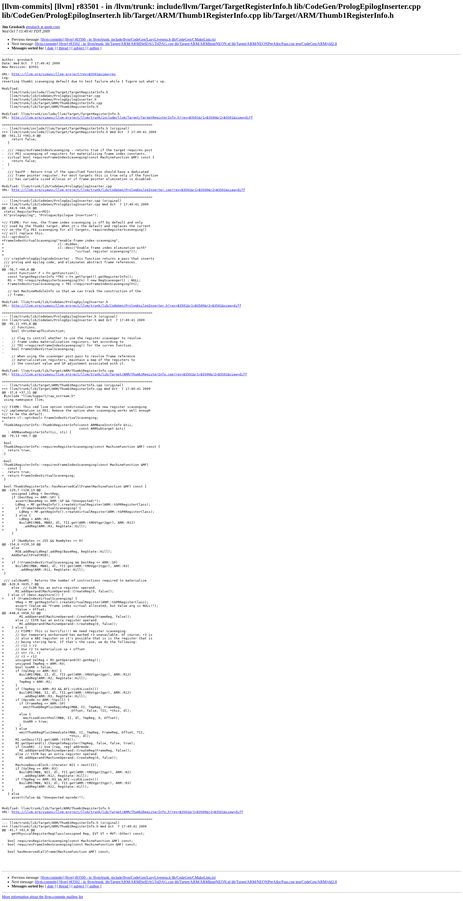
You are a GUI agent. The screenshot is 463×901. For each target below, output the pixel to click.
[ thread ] (63, 48)
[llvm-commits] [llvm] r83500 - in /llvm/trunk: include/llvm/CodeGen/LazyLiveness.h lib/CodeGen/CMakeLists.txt (128, 39)
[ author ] (94, 48)
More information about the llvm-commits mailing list (42, 897)
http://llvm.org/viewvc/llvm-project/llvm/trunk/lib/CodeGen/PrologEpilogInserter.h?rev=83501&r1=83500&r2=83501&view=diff (126, 305)
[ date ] (50, 48)
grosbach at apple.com (43, 27)
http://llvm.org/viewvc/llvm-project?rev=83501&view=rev (64, 74)
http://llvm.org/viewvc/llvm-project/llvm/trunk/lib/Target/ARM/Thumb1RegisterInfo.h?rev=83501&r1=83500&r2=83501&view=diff (127, 812)
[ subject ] (78, 48)
